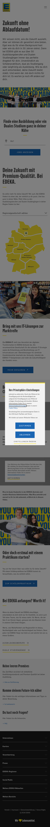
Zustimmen (25, 426)
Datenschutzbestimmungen (17, 406)
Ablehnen (24, 435)
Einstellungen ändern (25, 441)
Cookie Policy (13, 408)
